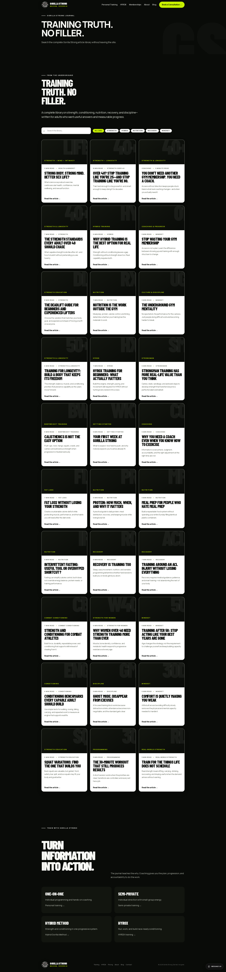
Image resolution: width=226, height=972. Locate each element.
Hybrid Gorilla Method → (57, 934)
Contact (129, 965)
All (98, 131)
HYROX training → (127, 934)
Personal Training (109, 5)
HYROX (123, 5)
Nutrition (138, 131)
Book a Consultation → (172, 4)
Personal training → (55, 905)
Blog (154, 5)
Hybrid (125, 131)
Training (96, 965)
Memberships (135, 5)
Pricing (110, 965)
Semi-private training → (129, 905)
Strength (112, 131)
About (146, 5)
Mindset (166, 131)
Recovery (152, 131)
